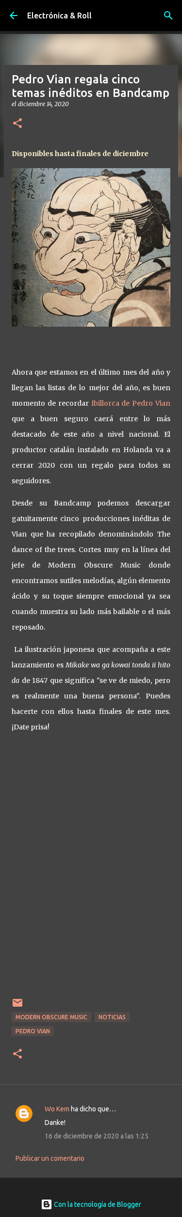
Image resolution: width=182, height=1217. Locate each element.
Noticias (112, 1017)
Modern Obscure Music (51, 1017)
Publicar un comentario (50, 1158)
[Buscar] (168, 15)
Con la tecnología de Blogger (96, 1204)
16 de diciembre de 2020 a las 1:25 (97, 1136)
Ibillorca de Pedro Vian (131, 403)
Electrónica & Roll (59, 15)
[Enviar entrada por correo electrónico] (17, 1006)
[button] (17, 123)
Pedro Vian (33, 1031)
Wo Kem (57, 1109)
